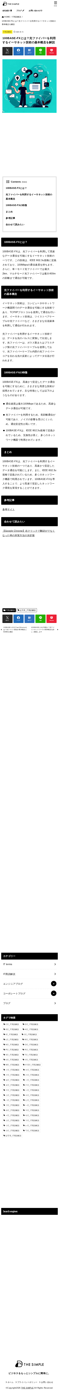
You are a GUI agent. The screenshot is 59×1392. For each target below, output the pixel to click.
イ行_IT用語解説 (13, 1070)
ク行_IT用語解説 (13, 1075)
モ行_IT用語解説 (32, 1115)
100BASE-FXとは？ (16, 188)
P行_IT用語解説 (12, 1050)
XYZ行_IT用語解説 (33, 1065)
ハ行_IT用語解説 (13, 1100)
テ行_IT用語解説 (13, 1090)
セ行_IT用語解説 (13, 1080)
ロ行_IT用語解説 (13, 1131)
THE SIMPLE (27, 1388)
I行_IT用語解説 (12, 1034)
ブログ (19, 10)
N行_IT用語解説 (12, 1045)
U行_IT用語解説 (12, 1060)
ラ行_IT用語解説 (32, 1120)
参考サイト (8, 509)
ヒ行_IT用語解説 (32, 1100)
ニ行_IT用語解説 (13, 1095)
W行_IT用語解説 (12, 1065)
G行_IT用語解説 (12, 1029)
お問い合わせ (34, 10)
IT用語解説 (7, 32)
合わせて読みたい (15, 224)
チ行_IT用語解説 (32, 1085)
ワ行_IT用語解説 (32, 1131)
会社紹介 (6, 10)
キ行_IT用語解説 (32, 1070)
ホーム (10, 1382)
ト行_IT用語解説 (32, 1090)
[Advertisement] (29, 147)
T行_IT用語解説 (31, 1055)
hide (24, 182)
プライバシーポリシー (27, 1382)
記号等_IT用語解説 (28, 610)
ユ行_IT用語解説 (13, 1120)
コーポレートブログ (14, 993)
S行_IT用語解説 (12, 1055)
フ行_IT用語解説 (13, 1105)
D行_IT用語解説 (31, 1024)
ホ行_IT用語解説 (13, 1110)
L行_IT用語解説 (12, 1040)
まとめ (9, 211)
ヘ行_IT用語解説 (32, 1105)
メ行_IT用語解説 (13, 1115)
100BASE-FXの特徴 (16, 205)
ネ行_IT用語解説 (32, 1095)
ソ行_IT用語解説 (32, 1080)
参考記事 (10, 218)
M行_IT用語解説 (31, 1040)
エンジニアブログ (13, 983)
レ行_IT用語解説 (32, 1125)
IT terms (7, 964)
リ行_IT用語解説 (13, 1125)
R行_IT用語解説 (31, 1050)
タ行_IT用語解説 (13, 1085)
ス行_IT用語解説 (32, 1075)
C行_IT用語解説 (12, 1024)
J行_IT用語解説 (30, 1034)
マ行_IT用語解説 (32, 1110)
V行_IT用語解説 (31, 1060)
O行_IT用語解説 (31, 1045)
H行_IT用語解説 (31, 1029)
